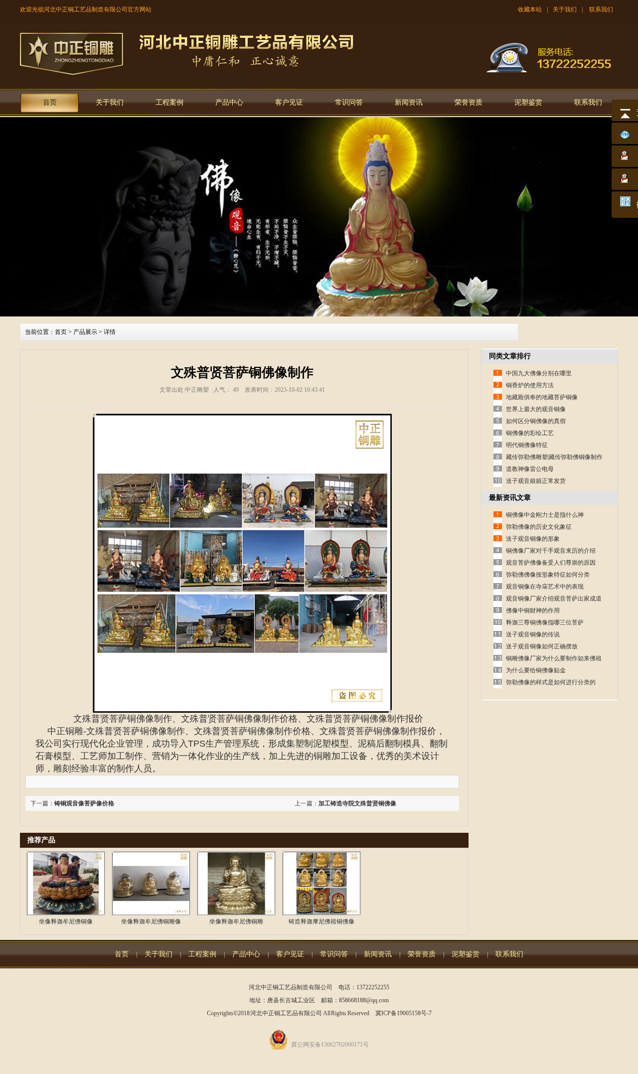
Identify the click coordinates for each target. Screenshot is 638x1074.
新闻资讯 (409, 102)
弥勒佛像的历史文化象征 (539, 526)
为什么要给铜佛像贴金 (536, 670)
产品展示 (85, 331)
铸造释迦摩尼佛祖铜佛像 (321, 921)
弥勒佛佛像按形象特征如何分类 (548, 574)
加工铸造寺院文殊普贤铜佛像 (357, 803)
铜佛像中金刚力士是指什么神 (545, 514)
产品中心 (229, 102)
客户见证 (289, 102)
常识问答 (349, 102)
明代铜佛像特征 (527, 445)
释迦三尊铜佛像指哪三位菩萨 (545, 622)
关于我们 (565, 9)
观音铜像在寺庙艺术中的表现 (545, 586)
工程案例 (169, 102)
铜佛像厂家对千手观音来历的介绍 (551, 550)
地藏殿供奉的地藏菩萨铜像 (542, 397)
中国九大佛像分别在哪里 (539, 373)
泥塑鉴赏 (528, 102)
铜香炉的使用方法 (530, 385)
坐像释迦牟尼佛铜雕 (236, 921)
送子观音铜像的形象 (533, 538)
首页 (50, 102)
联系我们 (601, 9)
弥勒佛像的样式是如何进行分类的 (551, 682)
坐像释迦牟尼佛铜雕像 (151, 921)
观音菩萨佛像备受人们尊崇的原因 (551, 562)
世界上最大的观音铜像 (536, 409)
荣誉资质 (468, 102)
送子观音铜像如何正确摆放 (542, 646)
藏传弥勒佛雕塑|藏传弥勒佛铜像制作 (554, 457)
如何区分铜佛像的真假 (536, 421)
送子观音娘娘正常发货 (536, 480)
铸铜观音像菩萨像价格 (84, 803)
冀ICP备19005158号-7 (403, 1013)
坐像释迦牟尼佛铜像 (66, 921)
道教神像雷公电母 (530, 468)
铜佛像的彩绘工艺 (530, 433)
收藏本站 (530, 9)
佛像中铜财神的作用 (533, 610)
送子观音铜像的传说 (533, 634)
